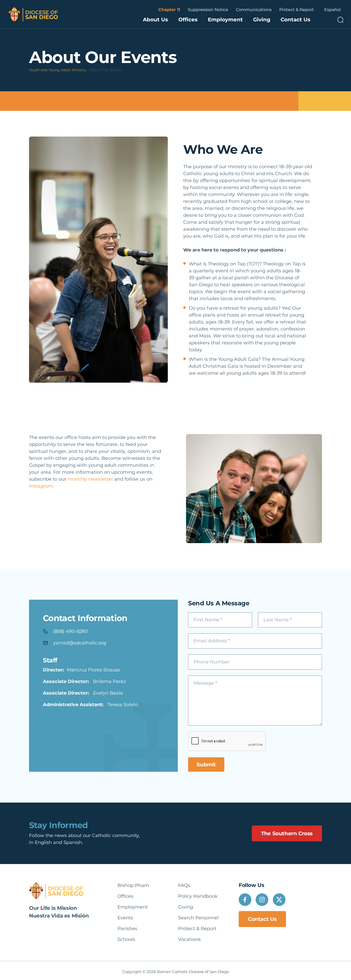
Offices (188, 19)
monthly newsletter (90, 479)
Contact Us (295, 19)
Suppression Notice (208, 9)
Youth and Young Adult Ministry (57, 70)
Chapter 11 (169, 9)
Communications (254, 9)
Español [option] (332, 9)
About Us (155, 19)
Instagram (41, 486)
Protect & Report (296, 9)
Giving (261, 19)
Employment (225, 19)
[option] (332, 10)
